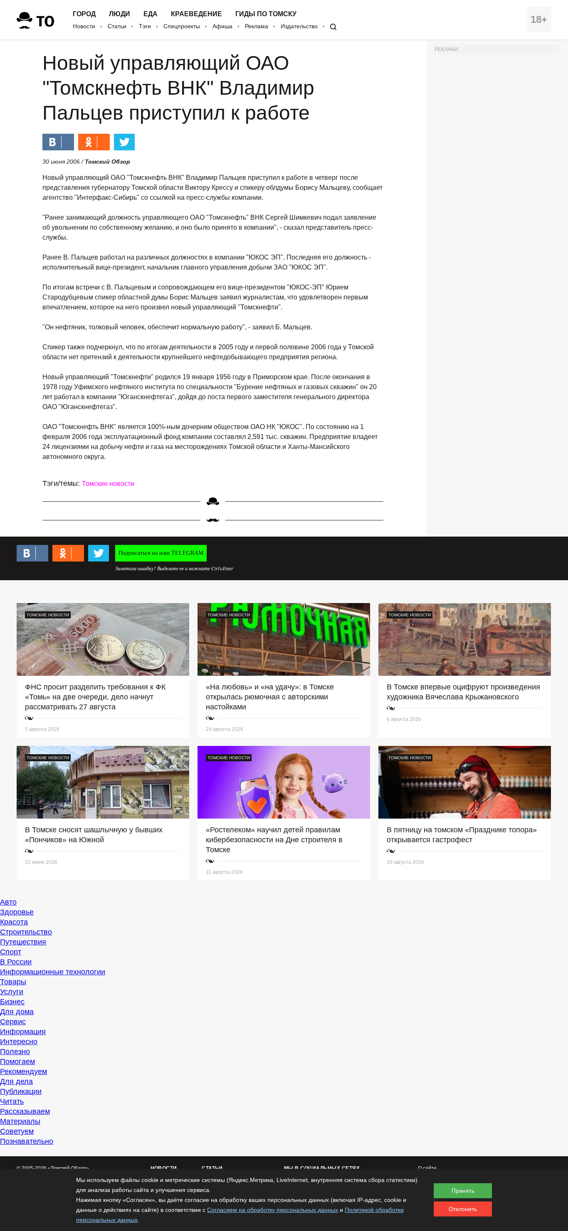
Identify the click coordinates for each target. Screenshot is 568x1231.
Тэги (145, 26)
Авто (8, 902)
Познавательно (26, 1141)
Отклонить (463, 1209)
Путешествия (23, 942)
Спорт (10, 952)
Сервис (13, 1022)
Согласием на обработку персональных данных (272, 1209)
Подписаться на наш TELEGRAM (161, 553)
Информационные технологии (52, 972)
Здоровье (17, 912)
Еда (150, 14)
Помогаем (17, 1061)
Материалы (20, 1121)
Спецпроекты (181, 26)
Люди (119, 14)
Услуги (11, 992)
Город (84, 14)
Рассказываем (25, 1111)
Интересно (18, 1041)
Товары (13, 982)
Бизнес (12, 1002)
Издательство (299, 26)
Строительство (26, 932)
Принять (463, 1190)
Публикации (21, 1091)
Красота (14, 922)
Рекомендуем (23, 1071)
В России (16, 962)
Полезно (15, 1051)
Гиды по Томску (265, 14)
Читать (12, 1101)
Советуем (17, 1131)
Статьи (117, 26)
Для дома (17, 1012)
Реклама (256, 26)
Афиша (222, 26)
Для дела (16, 1081)
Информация (23, 1031)
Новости (84, 26)
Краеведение (196, 14)
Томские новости (108, 483)
